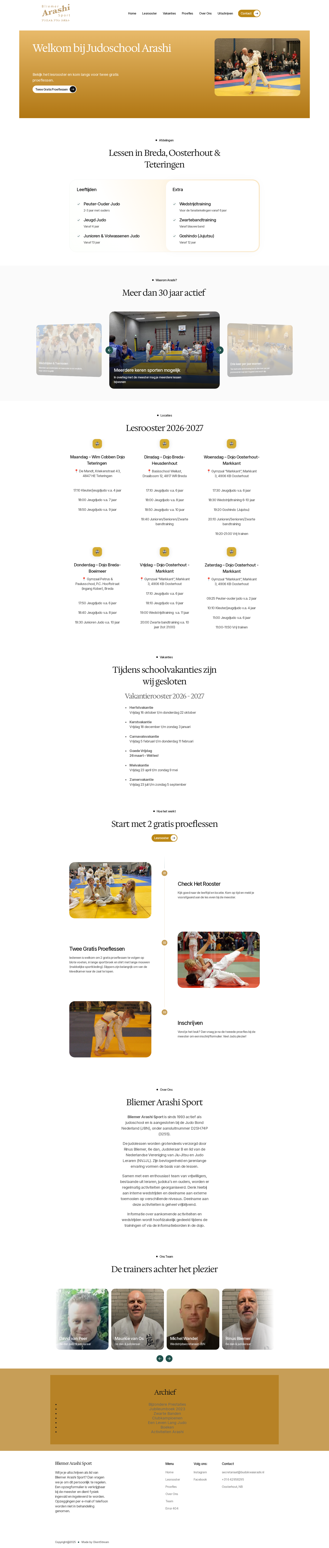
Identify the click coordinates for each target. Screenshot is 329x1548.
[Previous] (109, 350)
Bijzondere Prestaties (167, 1404)
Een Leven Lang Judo (167, 1422)
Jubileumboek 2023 (167, 1409)
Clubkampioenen (167, 1418)
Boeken (167, 1427)
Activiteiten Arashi (167, 1431)
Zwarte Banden (167, 1413)
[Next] (220, 350)
